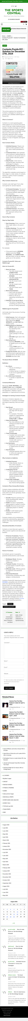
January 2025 (6, 871)
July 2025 (5, 852)
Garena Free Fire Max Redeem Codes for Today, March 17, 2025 (16, 736)
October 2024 (6, 880)
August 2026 (6, 825)
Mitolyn (10, 992)
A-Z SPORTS (6, 775)
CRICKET (5, 781)
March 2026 (6, 840)
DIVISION (5, 582)
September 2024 (7, 883)
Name (6, 661)
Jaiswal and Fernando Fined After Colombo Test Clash (12, 1)
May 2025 (5, 858)
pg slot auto (11, 961)
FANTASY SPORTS (7, 784)
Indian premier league (8, 794)
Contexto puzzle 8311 (9, 606)
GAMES (4, 45)
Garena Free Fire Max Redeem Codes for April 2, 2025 (17, 702)
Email (6, 667)
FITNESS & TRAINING (8, 787)
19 (14, 914)
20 (17, 914)
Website (6, 673)
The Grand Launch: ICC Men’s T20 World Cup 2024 (16, 977)
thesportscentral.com (9, 57)
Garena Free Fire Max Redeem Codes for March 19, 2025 (16, 725)
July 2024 (5, 889)
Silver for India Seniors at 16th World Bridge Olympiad (16, 931)
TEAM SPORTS (6, 809)
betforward (11, 946)
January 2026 (6, 846)
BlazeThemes (7, 1015)
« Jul (13, 923)
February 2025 (6, 867)
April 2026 (5, 837)
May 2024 (5, 895)
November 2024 (7, 877)
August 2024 (6, 886)
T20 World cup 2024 (8, 806)
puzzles (22, 598)
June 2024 (5, 892)
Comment (7, 642)
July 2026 (5, 828)
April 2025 (5, 861)
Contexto (10, 604)
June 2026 (5, 831)
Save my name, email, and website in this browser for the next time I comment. (14, 681)
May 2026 (5, 834)
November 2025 (7, 849)
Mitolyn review (12, 975)
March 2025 (6, 864)
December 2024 (7, 874)
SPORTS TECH (6, 803)
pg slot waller (11, 929)
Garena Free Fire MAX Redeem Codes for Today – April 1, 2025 (17, 713)
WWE (4, 812)
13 (17, 912)
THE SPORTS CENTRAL (14, 11)
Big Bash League (7, 778)
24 (7, 916)
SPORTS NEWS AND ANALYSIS (11, 800)
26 (14, 916)
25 (10, 916)
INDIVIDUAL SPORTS (8, 797)
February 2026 (6, 843)
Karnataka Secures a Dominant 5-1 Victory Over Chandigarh (17, 963)
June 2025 (5, 855)
